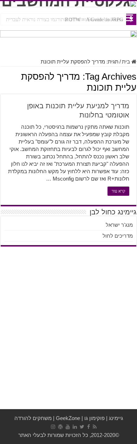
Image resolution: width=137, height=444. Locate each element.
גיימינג (116, 418)
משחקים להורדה (33, 418)
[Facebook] (88, 426)
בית (126, 62)
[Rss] (94, 426)
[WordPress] (60, 426)
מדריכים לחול (118, 236)
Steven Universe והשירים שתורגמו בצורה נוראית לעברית (64, 19)
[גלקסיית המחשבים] (68, 4)
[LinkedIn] (75, 426)
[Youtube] (68, 426)
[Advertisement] (68, 333)
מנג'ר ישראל (119, 225)
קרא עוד (118, 191)
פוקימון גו (94, 418)
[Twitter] (82, 426)
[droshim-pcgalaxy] (68, 40)
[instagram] (53, 426)
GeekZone (68, 418)
